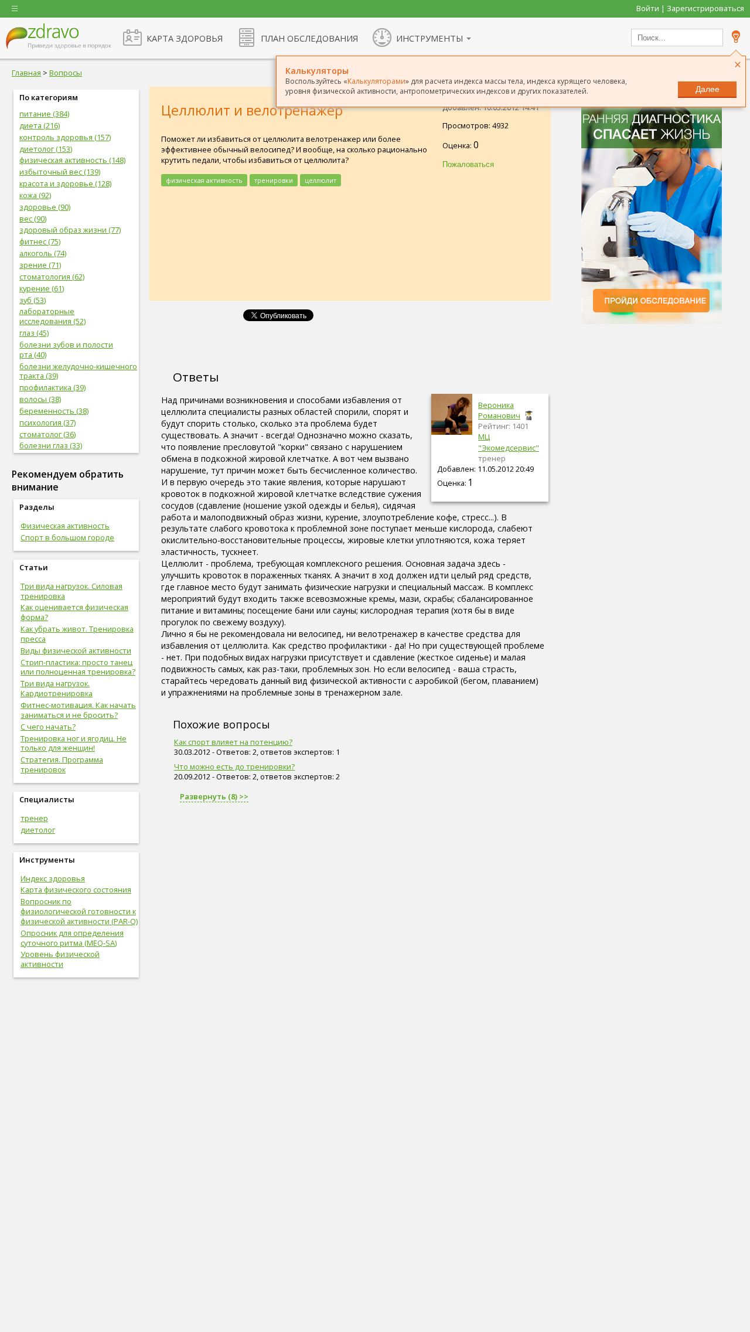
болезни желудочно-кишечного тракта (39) (78, 371)
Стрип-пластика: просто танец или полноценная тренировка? (78, 667)
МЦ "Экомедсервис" (508, 441)
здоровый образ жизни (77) (70, 229)
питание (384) (44, 113)
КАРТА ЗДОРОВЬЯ (184, 38)
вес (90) (32, 218)
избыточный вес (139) (59, 171)
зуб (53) (32, 300)
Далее (708, 89)
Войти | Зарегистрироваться (690, 8)
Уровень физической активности (60, 959)
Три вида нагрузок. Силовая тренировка (71, 591)
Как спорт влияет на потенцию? (233, 742)
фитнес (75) (39, 241)
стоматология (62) (51, 276)
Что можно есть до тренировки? (234, 766)
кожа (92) (35, 195)
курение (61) (41, 288)
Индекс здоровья (53, 878)
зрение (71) (40, 265)
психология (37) (47, 422)
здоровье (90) (44, 207)
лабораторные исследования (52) (52, 316)
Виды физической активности (76, 650)
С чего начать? (48, 726)
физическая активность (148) (72, 160)
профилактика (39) (52, 387)
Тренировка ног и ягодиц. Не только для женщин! (74, 743)
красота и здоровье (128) (65, 183)
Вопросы (65, 72)
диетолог (38, 830)
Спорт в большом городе (67, 537)
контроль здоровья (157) (65, 137)
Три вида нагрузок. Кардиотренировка (57, 688)
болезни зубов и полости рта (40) (66, 349)
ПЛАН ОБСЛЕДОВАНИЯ (309, 38)
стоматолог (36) (47, 434)
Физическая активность (65, 525)
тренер (34, 818)
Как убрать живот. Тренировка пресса (77, 634)
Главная (26, 72)
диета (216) (39, 125)
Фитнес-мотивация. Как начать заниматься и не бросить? (78, 710)
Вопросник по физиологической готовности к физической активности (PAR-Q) (79, 911)
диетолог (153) (45, 149)
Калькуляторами (376, 81)
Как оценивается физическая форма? (74, 612)
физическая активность (204, 180)
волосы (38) (40, 399)
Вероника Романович (499, 410)
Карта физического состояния (76, 889)
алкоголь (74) (42, 253)
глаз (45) (34, 333)
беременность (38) (53, 411)
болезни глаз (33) (50, 445)
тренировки (273, 180)
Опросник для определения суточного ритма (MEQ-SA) (72, 938)
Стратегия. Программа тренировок (62, 764)
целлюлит (320, 180)
